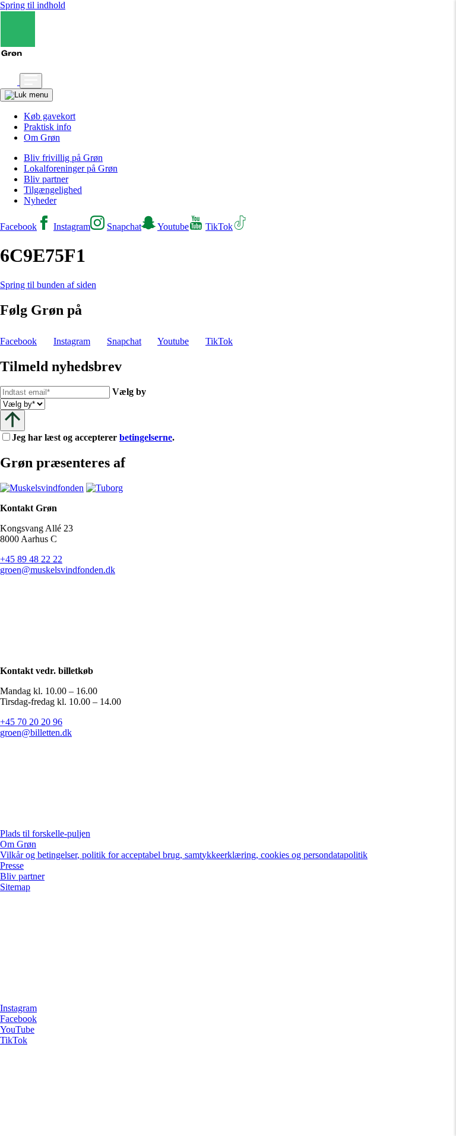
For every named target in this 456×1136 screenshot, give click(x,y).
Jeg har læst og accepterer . (103, 437)
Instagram (18, 1008)
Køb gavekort (49, 116)
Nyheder (40, 200)
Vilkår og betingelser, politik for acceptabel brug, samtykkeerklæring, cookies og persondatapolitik (184, 855)
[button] (10, 82)
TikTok (13, 1040)
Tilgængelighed (53, 190)
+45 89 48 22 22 (31, 559)
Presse (12, 865)
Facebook (18, 1019)
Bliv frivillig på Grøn (63, 158)
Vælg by (129, 392)
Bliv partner (46, 179)
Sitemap (15, 887)
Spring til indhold (32, 5)
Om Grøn (42, 137)
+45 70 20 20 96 (31, 722)
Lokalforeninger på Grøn (71, 168)
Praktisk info (47, 127)
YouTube (17, 1029)
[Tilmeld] (12, 420)
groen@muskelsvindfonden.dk (57, 570)
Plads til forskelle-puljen (45, 833)
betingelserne (145, 437)
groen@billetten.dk (36, 732)
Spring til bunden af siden (48, 285)
